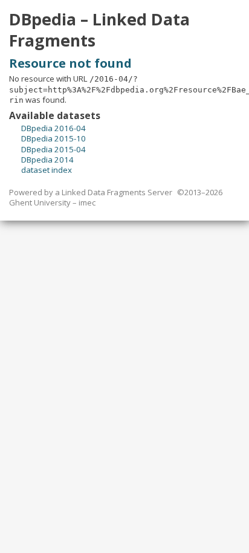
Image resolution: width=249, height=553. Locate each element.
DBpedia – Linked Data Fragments (99, 29)
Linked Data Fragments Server (117, 192)
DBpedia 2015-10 (53, 138)
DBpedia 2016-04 (53, 128)
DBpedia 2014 (47, 159)
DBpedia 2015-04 (53, 149)
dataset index (46, 169)
